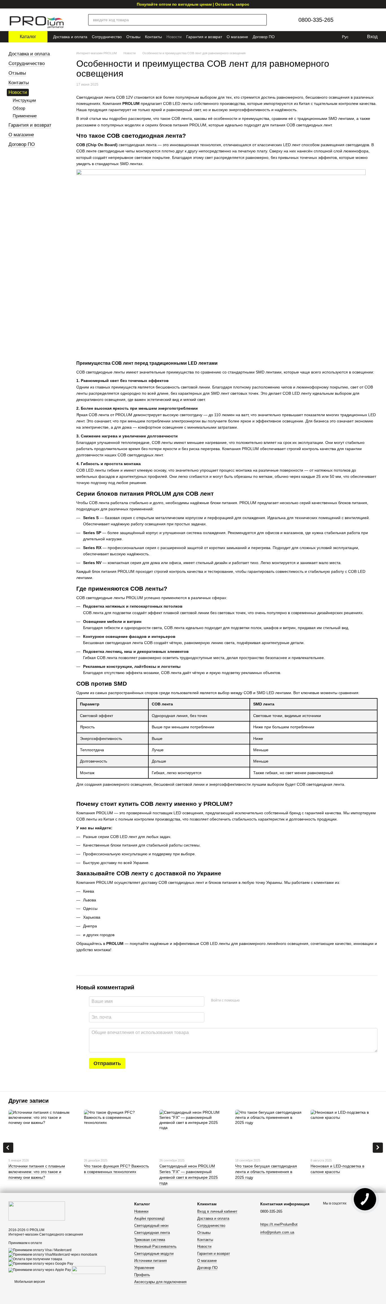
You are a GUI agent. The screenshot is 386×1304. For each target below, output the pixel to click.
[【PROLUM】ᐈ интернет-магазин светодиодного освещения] (36, 1211)
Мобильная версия (29, 1282)
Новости (174, 36)
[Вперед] (378, 1148)
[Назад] (8, 1148)
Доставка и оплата (70, 36)
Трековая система (149, 1240)
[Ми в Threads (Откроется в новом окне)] (325, 37)
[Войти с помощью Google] (254, 1000)
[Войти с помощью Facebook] (245, 1000)
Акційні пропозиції (149, 1218)
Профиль (142, 1275)
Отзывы (133, 36)
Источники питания (150, 1260)
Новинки (141, 1211)
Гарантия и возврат (204, 36)
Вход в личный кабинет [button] (217, 1211)
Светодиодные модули (154, 1253)
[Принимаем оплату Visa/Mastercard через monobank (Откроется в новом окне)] (52, 1255)
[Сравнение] (347, 19)
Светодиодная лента (152, 1232)
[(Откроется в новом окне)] (88, 1270)
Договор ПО (264, 36)
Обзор (19, 108)
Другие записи (28, 1101)
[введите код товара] (261, 19)
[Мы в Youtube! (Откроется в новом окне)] (302, 37)
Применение (25, 115)
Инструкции (24, 100)
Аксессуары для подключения (160, 1282)
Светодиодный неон (151, 1225)
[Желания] (359, 19)
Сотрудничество (107, 36)
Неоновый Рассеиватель (155, 1246)
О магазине (237, 36)
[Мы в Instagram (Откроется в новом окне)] (310, 37)
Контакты (153, 36)
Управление (144, 1268)
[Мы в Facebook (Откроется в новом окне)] (317, 37)
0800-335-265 (315, 20)
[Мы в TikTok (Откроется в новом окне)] (333, 37)
